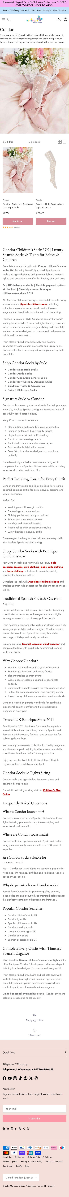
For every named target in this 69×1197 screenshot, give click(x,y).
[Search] (10, 19)
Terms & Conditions (54, 1161)
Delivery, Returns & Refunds (40, 1157)
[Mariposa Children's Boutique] (34, 19)
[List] (64, 142)
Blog (27, 1165)
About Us (7, 1157)
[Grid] (60, 142)
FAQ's (19, 1165)
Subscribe (34, 1118)
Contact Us (19, 1157)
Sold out (51, 221)
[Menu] (3, 19)
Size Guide (7, 1165)
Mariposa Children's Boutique (23, 1185)
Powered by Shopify (46, 1185)
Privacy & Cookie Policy (31, 1161)
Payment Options (10, 1161)
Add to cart (18, 221)
